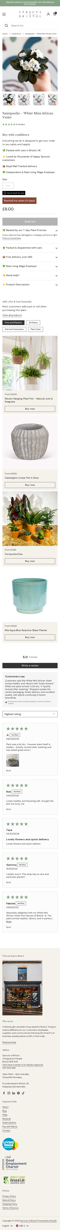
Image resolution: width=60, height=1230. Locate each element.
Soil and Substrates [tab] (14, 329)
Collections (16, 34)
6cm (8, 185)
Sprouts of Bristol (28, 1220)
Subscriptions (9, 1122)
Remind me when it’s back (19, 200)
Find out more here (11, 238)
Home (4, 34)
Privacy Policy (9, 1196)
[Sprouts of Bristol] (30, 14)
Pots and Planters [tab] (13, 322)
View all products (12, 315)
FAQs (4, 1114)
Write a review (30, 665)
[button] (9, 124)
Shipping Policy (9, 1204)
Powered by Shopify (47, 1220)
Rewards (6, 1118)
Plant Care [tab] (36, 329)
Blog (4, 1111)
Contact (6, 1130)
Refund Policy (9, 1200)
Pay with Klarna (9, 1126)
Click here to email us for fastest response (22, 1064)
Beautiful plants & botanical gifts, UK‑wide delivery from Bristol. (30, 3)
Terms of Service (10, 1208)
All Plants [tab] (33, 322)
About (5, 1107)
